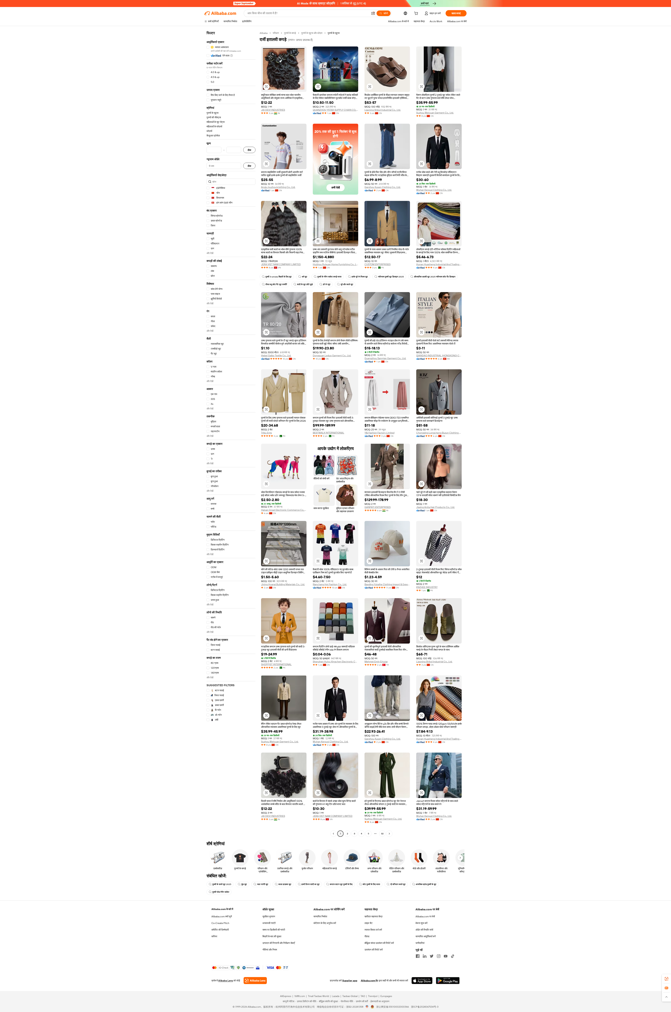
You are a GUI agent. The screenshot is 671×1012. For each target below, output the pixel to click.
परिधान (276, 33)
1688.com (299, 996)
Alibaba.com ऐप (369, 980)
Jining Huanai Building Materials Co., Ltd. (283, 584)
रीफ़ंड (367, 936)
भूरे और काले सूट (347, 284)
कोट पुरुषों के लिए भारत (371, 884)
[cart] (416, 13)
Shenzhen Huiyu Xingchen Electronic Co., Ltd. (335, 661)
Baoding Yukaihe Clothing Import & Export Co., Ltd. (387, 584)
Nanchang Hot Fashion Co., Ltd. (330, 584)
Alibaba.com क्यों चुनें (221, 916)
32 (382, 833)
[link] (666, 978)
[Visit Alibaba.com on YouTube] (445, 956)
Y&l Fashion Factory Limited (379, 432)
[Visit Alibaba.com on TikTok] (452, 956)
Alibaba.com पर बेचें (425, 916)
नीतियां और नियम (269, 949)
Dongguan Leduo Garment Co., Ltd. (332, 355)
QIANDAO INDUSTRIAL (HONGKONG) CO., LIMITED (439, 355)
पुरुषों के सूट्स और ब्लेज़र (311, 33)
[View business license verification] (367, 1007)
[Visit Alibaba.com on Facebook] (418, 956)
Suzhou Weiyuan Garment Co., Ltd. (435, 112)
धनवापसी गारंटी (269, 923)
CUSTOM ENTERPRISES (378, 264)
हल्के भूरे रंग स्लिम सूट (360, 276)
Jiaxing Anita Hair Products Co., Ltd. (435, 507)
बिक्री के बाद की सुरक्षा (271, 936)
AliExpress (285, 996)
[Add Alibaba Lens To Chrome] (255, 980)
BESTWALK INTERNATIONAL (328, 432)
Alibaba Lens (225, 980)
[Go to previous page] (333, 833)
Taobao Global (350, 996)
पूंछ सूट (244, 884)
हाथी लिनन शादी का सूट (310, 884)
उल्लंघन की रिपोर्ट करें (374, 949)
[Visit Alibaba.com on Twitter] (432, 956)
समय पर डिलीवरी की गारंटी (273, 929)
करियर (214, 936)
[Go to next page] (389, 833)
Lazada (335, 996)
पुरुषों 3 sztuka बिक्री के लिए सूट (278, 276)
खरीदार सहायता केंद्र (374, 916)
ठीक (249, 149)
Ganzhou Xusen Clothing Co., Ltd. (383, 187)
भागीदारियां (420, 943)
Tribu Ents (266, 432)
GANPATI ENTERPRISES (378, 507)
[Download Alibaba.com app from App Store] (422, 980)
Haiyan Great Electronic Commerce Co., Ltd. (283, 510)
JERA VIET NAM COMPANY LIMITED (281, 264)
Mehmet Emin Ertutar (376, 661)
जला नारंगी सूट (262, 884)
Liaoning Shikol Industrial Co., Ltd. (383, 109)
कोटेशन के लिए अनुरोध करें (324, 923)
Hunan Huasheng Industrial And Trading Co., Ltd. (439, 264)
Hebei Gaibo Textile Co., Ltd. (276, 355)
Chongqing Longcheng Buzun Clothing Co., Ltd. (439, 432)
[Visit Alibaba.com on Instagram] (438, 956)
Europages (386, 996)
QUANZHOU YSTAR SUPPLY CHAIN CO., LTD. (335, 109)
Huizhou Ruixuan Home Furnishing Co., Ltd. (335, 264)
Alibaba (264, 33)
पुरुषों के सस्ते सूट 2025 (221, 884)
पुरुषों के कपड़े (290, 33)
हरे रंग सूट (326, 284)
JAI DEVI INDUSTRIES (273, 109)
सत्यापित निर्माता (320, 916)
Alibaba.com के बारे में (222, 909)
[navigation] (231, 433)
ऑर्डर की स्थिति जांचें (424, 929)
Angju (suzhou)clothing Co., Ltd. (278, 187)
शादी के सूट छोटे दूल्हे (305, 284)
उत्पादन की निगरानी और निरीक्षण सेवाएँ (278, 943)
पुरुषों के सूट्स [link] (334, 33)
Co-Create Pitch (220, 923)
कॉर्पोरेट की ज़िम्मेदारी (220, 929)
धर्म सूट (304, 276)
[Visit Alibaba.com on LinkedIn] (425, 956)
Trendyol (372, 996)
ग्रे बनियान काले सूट (398, 884)
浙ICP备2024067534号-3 (424, 1006)
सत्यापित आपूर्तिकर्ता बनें (426, 936)
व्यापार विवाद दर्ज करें (373, 929)
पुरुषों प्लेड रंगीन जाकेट (220, 892)
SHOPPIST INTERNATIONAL (276, 664)
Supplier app (349, 980)
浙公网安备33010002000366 (392, 1006)
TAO (362, 996)
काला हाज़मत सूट (284, 884)
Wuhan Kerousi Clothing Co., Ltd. (434, 189)
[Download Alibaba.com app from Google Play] (448, 980)
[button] (373, 13)
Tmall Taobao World (318, 996)
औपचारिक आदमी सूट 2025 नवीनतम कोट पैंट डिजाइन (434, 276)
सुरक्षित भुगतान (268, 916)
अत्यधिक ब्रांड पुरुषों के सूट (426, 884)
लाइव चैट (369, 923)
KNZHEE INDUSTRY (427, 587)
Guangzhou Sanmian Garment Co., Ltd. (385, 358)
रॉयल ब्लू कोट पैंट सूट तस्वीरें (276, 284)
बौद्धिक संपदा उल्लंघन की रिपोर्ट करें (379, 943)
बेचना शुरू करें (421, 923)
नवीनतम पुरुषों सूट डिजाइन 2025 (391, 276)
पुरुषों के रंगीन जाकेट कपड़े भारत (329, 276)
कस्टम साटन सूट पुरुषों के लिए (341, 884)
